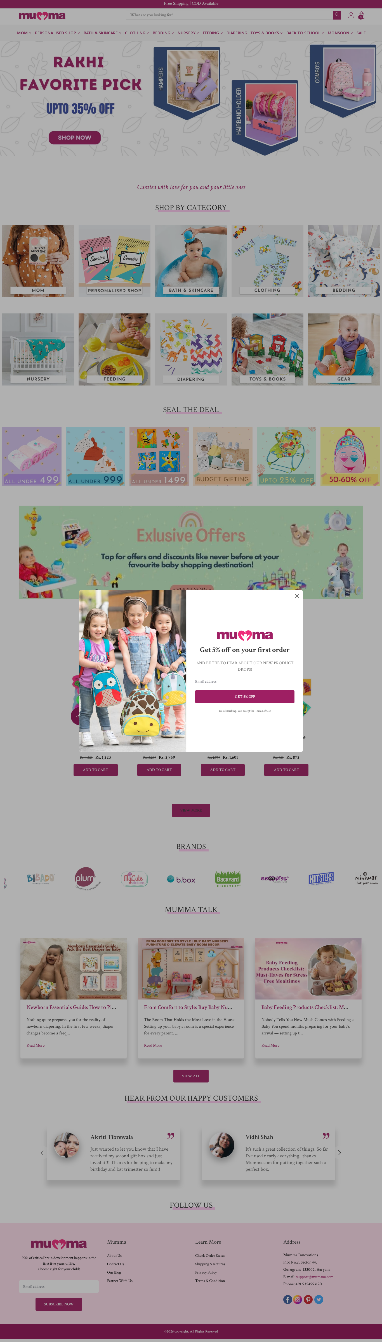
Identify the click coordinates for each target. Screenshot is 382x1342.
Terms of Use (263, 711)
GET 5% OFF (245, 696)
